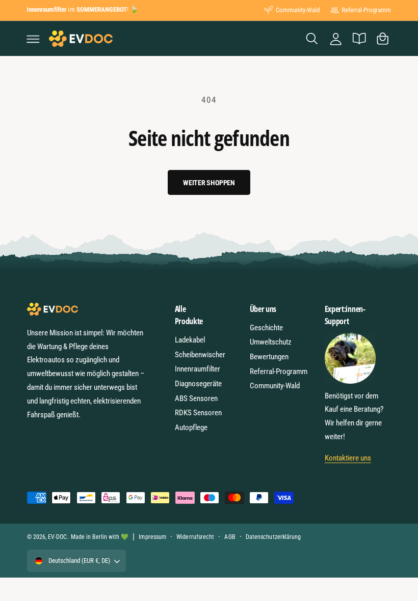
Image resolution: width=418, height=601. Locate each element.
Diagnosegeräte (198, 383)
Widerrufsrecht (195, 536)
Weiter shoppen (209, 183)
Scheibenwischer (200, 354)
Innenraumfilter (197, 369)
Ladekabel (190, 340)
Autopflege (191, 427)
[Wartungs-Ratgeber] (359, 38)
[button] (33, 38)
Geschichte (266, 327)
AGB (229, 536)
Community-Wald (298, 10)
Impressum (152, 536)
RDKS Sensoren (198, 412)
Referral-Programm (366, 10)
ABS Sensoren (196, 398)
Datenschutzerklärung (273, 536)
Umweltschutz (271, 342)
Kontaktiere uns (348, 458)
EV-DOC (57, 536)
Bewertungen (269, 356)
